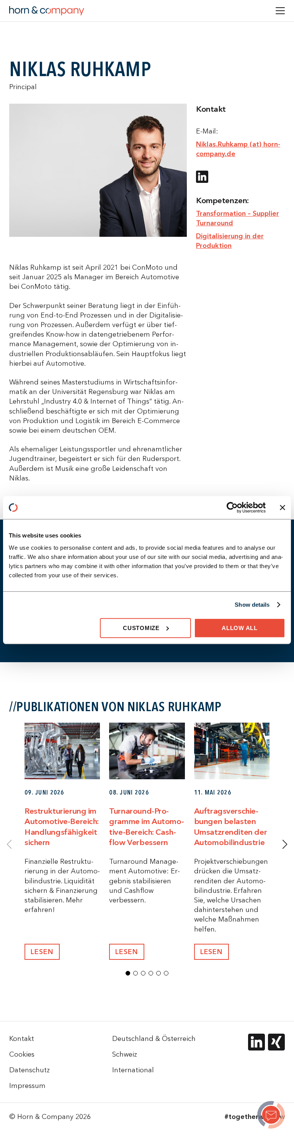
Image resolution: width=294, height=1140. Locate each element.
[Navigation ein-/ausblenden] (280, 10)
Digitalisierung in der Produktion (230, 240)
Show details (252, 604)
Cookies (21, 1054)
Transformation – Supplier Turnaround (237, 218)
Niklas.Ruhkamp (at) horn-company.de (238, 149)
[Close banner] (282, 507)
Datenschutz (29, 1069)
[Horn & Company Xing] (276, 1042)
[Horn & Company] (46, 10)
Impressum (27, 1085)
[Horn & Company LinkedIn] (256, 1042)
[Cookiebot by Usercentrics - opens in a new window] (232, 507)
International (133, 1069)
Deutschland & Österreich (154, 1038)
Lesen (42, 951)
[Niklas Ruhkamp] (271, 1116)
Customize (141, 627)
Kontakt (21, 1038)
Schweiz (124, 1054)
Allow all (240, 627)
